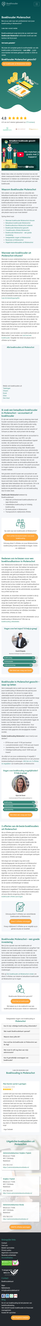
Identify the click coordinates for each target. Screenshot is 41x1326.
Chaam (5, 391)
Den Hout (6, 398)
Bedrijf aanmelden (7, 1248)
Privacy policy (6, 1250)
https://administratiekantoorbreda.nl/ (16, 1167)
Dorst (5, 393)
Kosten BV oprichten (8, 1313)
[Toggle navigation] (37, 4)
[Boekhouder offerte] (20, 907)
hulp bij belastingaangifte (10, 298)
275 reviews (30, 122)
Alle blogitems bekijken (20, 1318)
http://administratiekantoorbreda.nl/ (15, 1219)
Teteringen (6, 388)
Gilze (4, 396)
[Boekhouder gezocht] (20, 990)
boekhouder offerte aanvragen (12, 897)
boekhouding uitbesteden (10, 622)
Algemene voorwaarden (9, 1253)
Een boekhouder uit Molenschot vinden (16, 64)
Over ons (4, 1245)
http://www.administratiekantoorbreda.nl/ (17, 1193)
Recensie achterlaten (8, 1255)
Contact (4, 1243)
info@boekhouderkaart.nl (10, 1290)
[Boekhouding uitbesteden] (20, 524)
